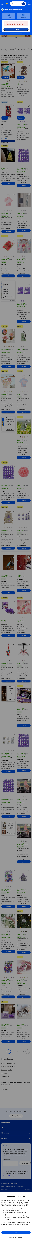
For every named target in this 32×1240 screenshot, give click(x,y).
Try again (16, 29)
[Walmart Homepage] (7, 3)
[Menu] (2, 3)
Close (16, 1232)
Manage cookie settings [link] (15, 1237)
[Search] (23, 3)
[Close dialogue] (29, 1196)
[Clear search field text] (21, 3)
